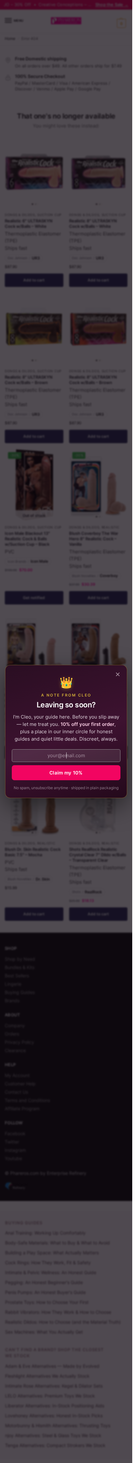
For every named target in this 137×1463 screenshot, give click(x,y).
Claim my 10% (66, 773)
